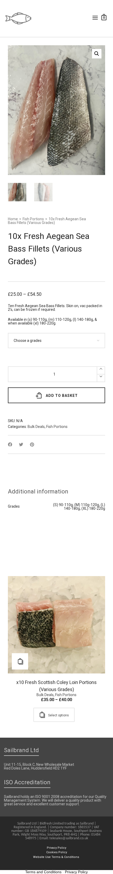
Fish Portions (33, 219)
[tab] (38, 492)
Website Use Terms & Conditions (56, 857)
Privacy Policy (56, 848)
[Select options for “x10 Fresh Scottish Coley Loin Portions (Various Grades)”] (20, 661)
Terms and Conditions (43, 872)
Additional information (38, 491)
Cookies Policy (56, 852)
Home (13, 219)
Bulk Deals (36, 426)
